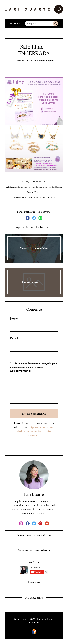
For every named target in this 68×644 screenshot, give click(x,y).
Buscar (55, 23)
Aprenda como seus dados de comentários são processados (36, 431)
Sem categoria (46, 60)
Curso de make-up (34, 282)
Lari (35, 60)
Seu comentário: (20, 371)
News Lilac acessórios (34, 248)
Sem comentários (26, 211)
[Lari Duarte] (34, 9)
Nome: (14, 318)
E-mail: (14, 338)
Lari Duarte (34, 494)
